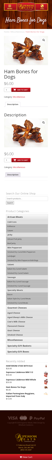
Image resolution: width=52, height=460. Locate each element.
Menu (9, 8)
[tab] (12, 104)
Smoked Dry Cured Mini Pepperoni (21, 252)
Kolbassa (11, 226)
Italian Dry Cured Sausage (18, 281)
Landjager (11, 256)
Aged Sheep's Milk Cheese (20, 317)
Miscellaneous (17, 32)
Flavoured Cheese (15, 326)
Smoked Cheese (15, 335)
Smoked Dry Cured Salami (18, 273)
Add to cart (22, 90)
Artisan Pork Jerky (14, 239)
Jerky (9, 234)
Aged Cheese (13, 313)
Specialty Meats (15, 290)
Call (42, 8)
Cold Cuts (12, 222)
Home (6, 32)
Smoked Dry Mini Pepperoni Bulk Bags (22, 260)
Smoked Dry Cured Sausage (18, 286)
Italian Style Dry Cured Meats (19, 298)
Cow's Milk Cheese (16, 321)
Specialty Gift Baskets (19, 345)
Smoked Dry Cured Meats (17, 303)
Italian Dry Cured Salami (17, 269)
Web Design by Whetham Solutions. (32, 424)
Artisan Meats (15, 217)
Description (12, 104)
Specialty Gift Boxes (18, 351)
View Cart (27, 457)
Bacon (10, 294)
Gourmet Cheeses (17, 307)
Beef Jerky (11, 243)
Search (10, 203)
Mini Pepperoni (14, 247)
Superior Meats (26, 9)
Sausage (11, 277)
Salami (10, 230)
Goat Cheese (13, 330)
